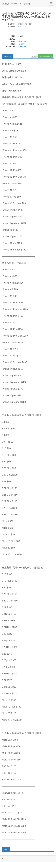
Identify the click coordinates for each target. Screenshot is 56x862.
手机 (25, 26)
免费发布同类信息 (45, 56)
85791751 (22, 41)
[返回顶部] (2, 859)
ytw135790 (22, 44)
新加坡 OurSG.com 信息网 (16, 3)
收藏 (35, 56)
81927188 (22, 46)
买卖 (19, 26)
